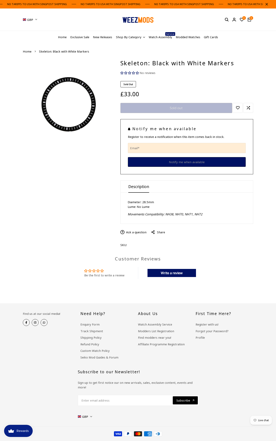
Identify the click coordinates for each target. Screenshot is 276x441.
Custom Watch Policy (95, 351)
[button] (130, 73)
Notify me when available (187, 162)
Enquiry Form (90, 324)
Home (27, 51)
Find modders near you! (154, 337)
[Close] (266, 4)
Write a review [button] (172, 273)
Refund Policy (89, 344)
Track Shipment (91, 331)
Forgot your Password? (212, 331)
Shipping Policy (91, 337)
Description (138, 186)
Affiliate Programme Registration (161, 344)
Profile (200, 337)
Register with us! (207, 324)
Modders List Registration (156, 331)
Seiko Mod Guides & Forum (99, 357)
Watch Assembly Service (155, 324)
